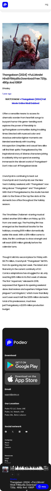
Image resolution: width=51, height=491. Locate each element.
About (7, 442)
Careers (8, 447)
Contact (8, 463)
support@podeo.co (12, 394)
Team (7, 445)
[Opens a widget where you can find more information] (42, 487)
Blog (6, 460)
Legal (7, 458)
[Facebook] (6, 432)
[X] (13, 432)
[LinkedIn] (20, 432)
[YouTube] (26, 432)
